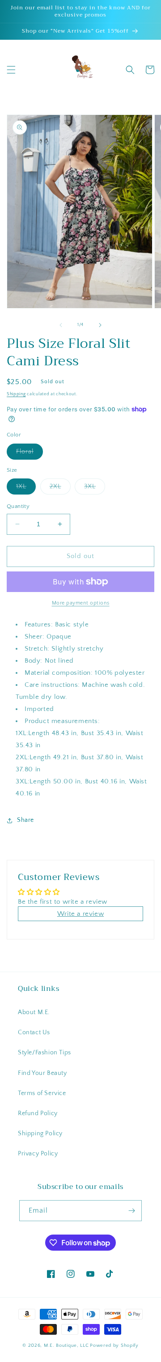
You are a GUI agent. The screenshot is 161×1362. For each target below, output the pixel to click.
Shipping (16, 394)
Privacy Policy (38, 1153)
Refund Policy (38, 1113)
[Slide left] (61, 325)
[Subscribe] (131, 1210)
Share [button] (25, 820)
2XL (60, 488)
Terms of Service (42, 1093)
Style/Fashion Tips (44, 1052)
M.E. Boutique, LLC (66, 1345)
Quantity (18, 506)
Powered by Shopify (114, 1345)
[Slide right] (100, 325)
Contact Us (34, 1032)
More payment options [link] (81, 603)
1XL (26, 488)
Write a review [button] (80, 914)
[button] (11, 70)
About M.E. (34, 1012)
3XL (94, 488)
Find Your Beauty (42, 1073)
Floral (29, 454)
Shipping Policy (40, 1133)
